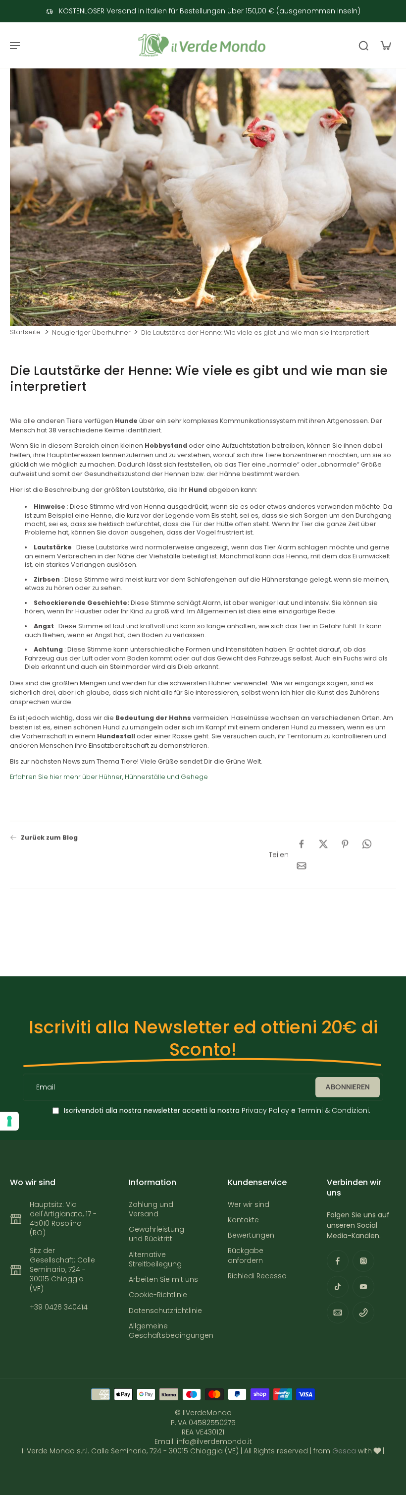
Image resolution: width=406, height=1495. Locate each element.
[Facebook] (338, 1261)
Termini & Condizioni (333, 1110)
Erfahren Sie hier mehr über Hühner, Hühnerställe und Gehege (109, 777)
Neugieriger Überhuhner (91, 332)
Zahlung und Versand (151, 1209)
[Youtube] (363, 1287)
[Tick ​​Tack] (338, 1287)
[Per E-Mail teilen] (301, 866)
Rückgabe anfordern (245, 1255)
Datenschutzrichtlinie (163, 1311)
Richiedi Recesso (257, 1276)
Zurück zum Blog (49, 837)
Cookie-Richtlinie (158, 1295)
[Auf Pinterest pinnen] (345, 844)
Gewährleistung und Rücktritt (156, 1234)
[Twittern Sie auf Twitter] (323, 844)
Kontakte (243, 1220)
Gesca (344, 1451)
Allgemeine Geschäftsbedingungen (163, 1330)
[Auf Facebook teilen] (301, 844)
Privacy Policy (264, 1110)
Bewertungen (251, 1235)
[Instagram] (363, 1261)
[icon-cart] (385, 45)
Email (45, 1087)
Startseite (25, 332)
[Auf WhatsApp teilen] (367, 844)
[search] (363, 45)
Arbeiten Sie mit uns (163, 1279)
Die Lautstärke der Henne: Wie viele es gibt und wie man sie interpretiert (255, 332)
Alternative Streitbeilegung (155, 1259)
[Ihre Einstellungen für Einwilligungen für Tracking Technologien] (9, 1121)
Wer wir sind (248, 1204)
